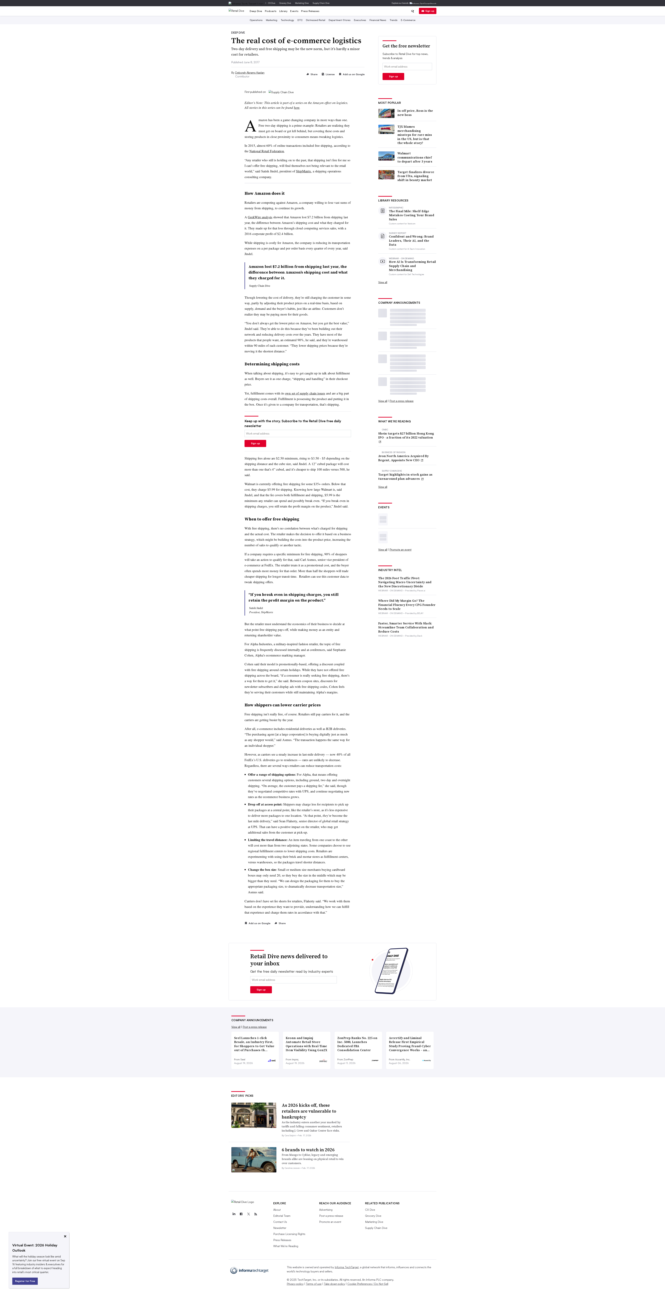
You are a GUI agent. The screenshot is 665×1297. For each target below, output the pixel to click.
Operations (256, 20)
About (277, 1209)
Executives (360, 20)
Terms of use (314, 1284)
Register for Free (25, 1281)
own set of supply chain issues (305, 393)
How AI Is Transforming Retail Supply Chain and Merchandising (412, 266)
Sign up (429, 10)
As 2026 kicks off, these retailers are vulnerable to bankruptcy (309, 1111)
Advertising (325, 1209)
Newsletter (279, 1228)
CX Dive (271, 3)
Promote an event (400, 549)
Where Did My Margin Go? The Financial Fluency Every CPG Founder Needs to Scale (407, 605)
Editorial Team (281, 1215)
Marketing (271, 20)
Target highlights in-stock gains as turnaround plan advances (405, 476)
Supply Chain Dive (321, 3)
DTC (300, 20)
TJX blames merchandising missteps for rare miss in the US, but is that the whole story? (414, 135)
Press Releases (310, 11)
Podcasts (271, 11)
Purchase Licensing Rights (289, 1234)
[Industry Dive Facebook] (241, 1214)
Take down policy (334, 1284)
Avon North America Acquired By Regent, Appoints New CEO (403, 458)
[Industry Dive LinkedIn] (234, 1214)
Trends (393, 20)
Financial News (378, 20)
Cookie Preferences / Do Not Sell (367, 1284)
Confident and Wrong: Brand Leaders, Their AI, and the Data (411, 240)
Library (283, 11)
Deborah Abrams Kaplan (249, 72)
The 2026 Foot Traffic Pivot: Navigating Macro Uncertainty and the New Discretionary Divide (405, 582)
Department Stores (340, 20)
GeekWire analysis (260, 217)
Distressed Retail (315, 20)
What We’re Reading (285, 1246)
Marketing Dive (302, 3)
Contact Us (280, 1222)
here (296, 107)
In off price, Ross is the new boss (415, 113)
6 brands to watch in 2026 (308, 1150)
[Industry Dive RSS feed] (255, 1214)
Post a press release (401, 401)
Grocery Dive (285, 3)
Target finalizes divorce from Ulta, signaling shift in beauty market (415, 176)
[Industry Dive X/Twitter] (248, 1214)
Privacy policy (295, 1284)
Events (294, 11)
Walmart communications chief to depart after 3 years (414, 157)
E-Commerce (408, 20)
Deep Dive (256, 11)
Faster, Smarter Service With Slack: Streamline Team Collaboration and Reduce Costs (406, 627)
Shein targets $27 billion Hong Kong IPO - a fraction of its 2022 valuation (406, 435)
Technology (287, 20)
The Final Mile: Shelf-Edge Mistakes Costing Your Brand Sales (411, 215)
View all (382, 282)
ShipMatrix (303, 171)
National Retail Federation (266, 151)
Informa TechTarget (347, 1267)
